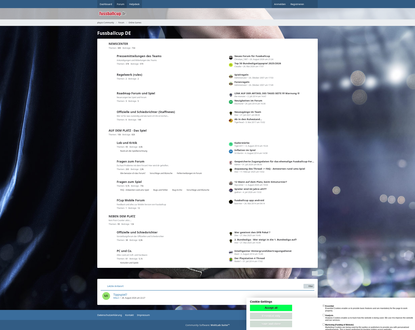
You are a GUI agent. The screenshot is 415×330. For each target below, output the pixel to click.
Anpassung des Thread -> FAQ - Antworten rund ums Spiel (269, 168)
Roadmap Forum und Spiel (136, 93)
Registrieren (297, 4)
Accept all (271, 307)
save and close (271, 323)
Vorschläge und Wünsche (161, 173)
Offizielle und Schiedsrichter (137, 232)
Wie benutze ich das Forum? (132, 173)
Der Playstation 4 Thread (249, 258)
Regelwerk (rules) (129, 75)
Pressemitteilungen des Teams (139, 56)
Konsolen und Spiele (129, 262)
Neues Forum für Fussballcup (252, 56)
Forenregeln (241, 82)
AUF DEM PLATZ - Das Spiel (128, 130)
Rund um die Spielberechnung (133, 151)
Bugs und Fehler (160, 190)
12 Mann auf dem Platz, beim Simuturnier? (260, 181)
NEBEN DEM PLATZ (122, 216)
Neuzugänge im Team (247, 111)
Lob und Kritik (127, 143)
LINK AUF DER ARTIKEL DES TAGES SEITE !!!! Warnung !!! (266, 93)
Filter (310, 286)
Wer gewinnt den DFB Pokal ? (252, 232)
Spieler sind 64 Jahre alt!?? (250, 188)
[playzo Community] (210, 14)
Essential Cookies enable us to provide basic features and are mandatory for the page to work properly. (366, 308)
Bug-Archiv (177, 190)
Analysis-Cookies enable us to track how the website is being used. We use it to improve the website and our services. (369, 317)
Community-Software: (207, 325)
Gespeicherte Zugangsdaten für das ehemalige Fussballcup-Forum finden (274, 161)
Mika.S (116, 297)
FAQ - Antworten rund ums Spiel (134, 190)
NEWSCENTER (118, 44)
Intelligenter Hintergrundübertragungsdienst (263, 250)
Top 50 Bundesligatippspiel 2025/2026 (257, 63)
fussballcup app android (249, 200)
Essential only (271, 315)
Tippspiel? (120, 294)
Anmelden (280, 4)
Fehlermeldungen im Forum (189, 173)
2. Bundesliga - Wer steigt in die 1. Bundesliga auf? (265, 239)
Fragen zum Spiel (129, 182)
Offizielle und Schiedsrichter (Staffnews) (146, 112)
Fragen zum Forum (130, 161)
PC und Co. (124, 251)
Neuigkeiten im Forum (248, 100)
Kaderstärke (241, 142)
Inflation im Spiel (245, 150)
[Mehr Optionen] (315, 273)
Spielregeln (241, 74)
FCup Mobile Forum (131, 200)
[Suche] (312, 4)
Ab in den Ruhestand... (248, 119)
